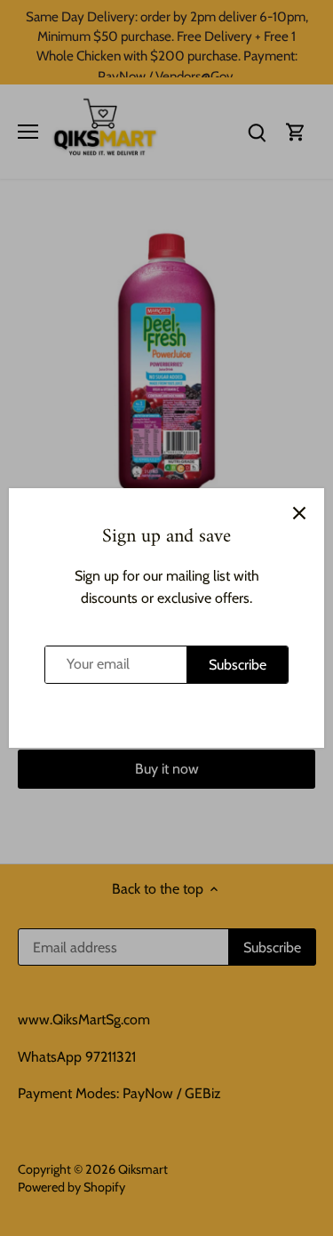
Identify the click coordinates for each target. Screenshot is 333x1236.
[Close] (299, 513)
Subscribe (237, 664)
